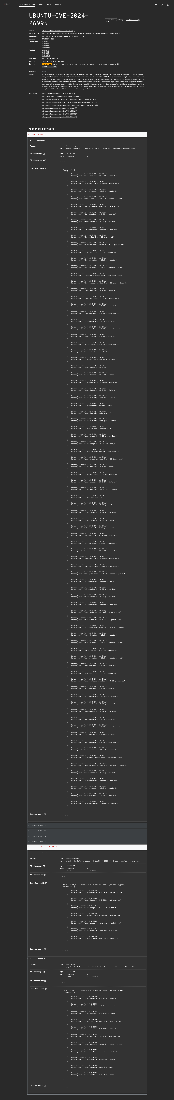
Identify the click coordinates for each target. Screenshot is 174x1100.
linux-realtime (39, 959)
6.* (63, 877)
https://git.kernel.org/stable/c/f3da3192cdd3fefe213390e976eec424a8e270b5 (68, 102)
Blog (40, 4)
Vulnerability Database (27, 4)
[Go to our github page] (168, 5)
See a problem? (111, 18)
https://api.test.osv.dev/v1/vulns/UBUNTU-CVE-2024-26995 (62, 36)
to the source (132, 20)
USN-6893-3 (46, 46)
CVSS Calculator (110, 64)
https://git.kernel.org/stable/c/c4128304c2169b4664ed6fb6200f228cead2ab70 (69, 105)
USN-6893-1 (46, 42)
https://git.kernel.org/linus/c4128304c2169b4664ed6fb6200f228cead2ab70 (68, 100)
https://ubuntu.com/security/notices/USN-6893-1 (58, 108)
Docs (57, 4)
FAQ (48, 4)
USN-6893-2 (46, 44)
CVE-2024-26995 (48, 39)
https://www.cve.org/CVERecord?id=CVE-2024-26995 (60, 97)
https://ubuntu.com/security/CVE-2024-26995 (57, 31)
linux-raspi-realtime (41, 853)
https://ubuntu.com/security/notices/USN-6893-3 (58, 114)
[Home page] (6, 5)
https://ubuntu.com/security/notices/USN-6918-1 (58, 117)
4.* (63, 162)
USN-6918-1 (46, 48)
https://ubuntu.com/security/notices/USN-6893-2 (58, 111)
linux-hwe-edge (39, 141)
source (65, 816)
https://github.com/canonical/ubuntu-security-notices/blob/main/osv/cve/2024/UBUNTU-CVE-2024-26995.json (80, 34)
